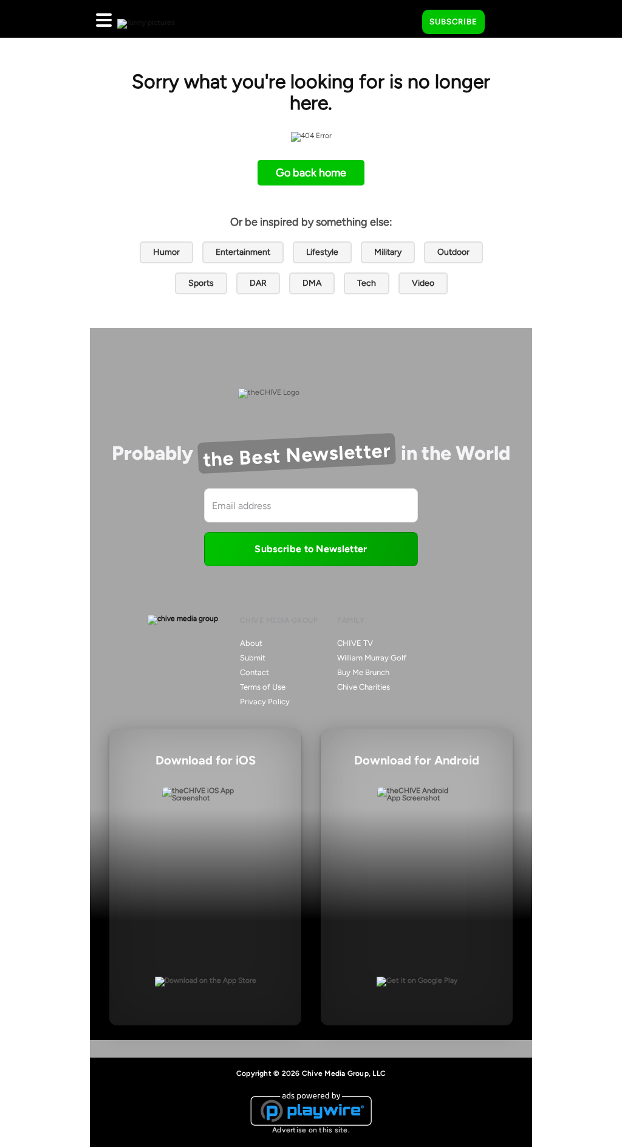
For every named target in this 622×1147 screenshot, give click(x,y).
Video (423, 283)
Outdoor (453, 252)
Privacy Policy (265, 701)
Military (388, 252)
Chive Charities (363, 686)
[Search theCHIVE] (404, 19)
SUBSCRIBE (453, 21)
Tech (366, 283)
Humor (166, 252)
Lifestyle (322, 252)
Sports (201, 283)
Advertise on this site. (311, 1130)
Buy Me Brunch (363, 672)
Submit (252, 657)
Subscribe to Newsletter (311, 549)
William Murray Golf (371, 657)
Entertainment (243, 252)
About (251, 643)
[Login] (505, 22)
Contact (254, 672)
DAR (258, 283)
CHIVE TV (355, 643)
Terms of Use (262, 686)
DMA (311, 283)
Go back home (311, 172)
